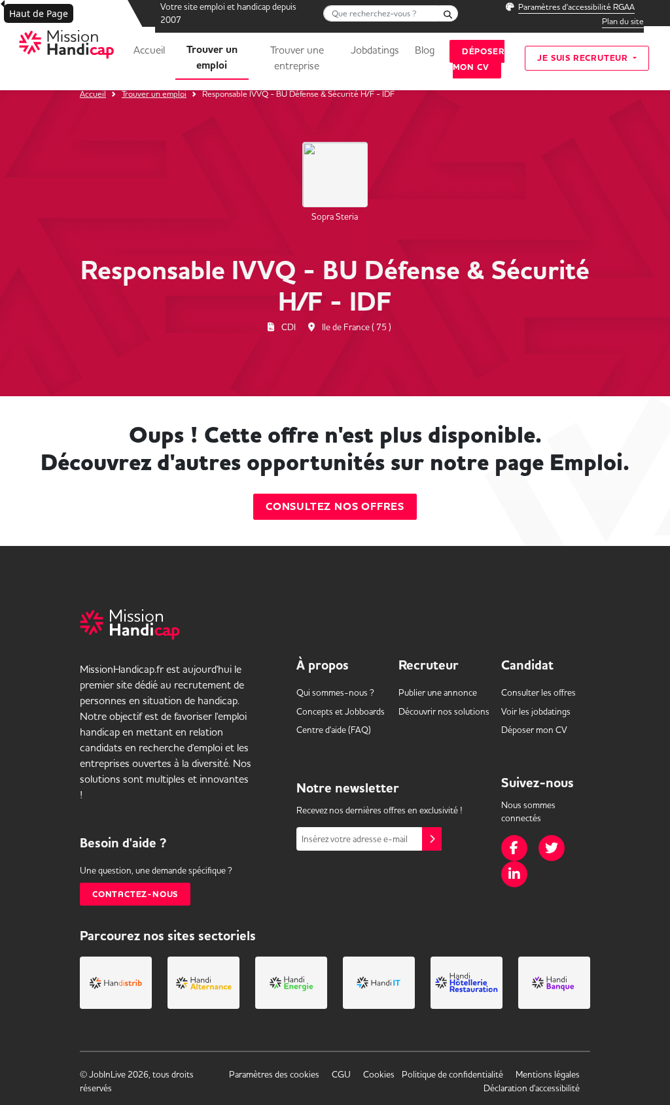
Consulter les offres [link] (538, 692)
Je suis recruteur (583, 57)
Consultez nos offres (335, 507)
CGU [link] (341, 1074)
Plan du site (623, 21)
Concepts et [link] (340, 711)
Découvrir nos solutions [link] (443, 711)
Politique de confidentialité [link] (452, 1074)
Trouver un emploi (212, 57)
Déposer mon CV (479, 59)
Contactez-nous (135, 894)
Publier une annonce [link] (437, 692)
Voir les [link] (536, 711)
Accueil (149, 49)
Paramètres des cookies (274, 1074)
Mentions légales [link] (548, 1074)
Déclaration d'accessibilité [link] (532, 1088)
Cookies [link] (379, 1074)
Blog (424, 49)
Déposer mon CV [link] (534, 729)
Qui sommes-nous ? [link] (335, 692)
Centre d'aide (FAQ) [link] (333, 729)
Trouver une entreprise (297, 57)
